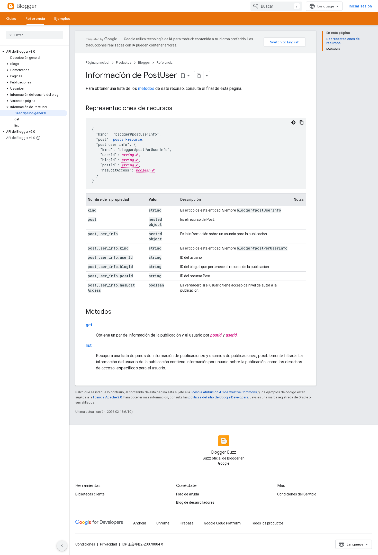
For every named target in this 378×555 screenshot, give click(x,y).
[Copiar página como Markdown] (198, 75)
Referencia (35, 18)
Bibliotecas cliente (90, 494)
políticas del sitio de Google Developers (218, 397)
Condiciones (85, 544)
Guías (11, 18)
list (89, 345)
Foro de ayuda (187, 494)
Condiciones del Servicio (296, 494)
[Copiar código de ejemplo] (302, 122)
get (89, 324)
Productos (123, 62)
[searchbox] (34, 35)
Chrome (162, 523)
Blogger (26, 6)
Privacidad (108, 544)
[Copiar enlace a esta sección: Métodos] (116, 312)
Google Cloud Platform (222, 523)
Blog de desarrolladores (195, 502)
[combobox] (276, 6)
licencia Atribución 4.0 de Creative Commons (224, 392)
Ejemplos (62, 18)
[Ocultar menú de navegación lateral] (62, 546)
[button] (33, 52)
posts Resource (127, 139)
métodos (146, 88)
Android (139, 523)
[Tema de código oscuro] (293, 122)
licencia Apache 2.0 (107, 397)
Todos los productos (267, 523)
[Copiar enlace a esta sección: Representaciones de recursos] (177, 109)
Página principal (97, 62)
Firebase (187, 523)
